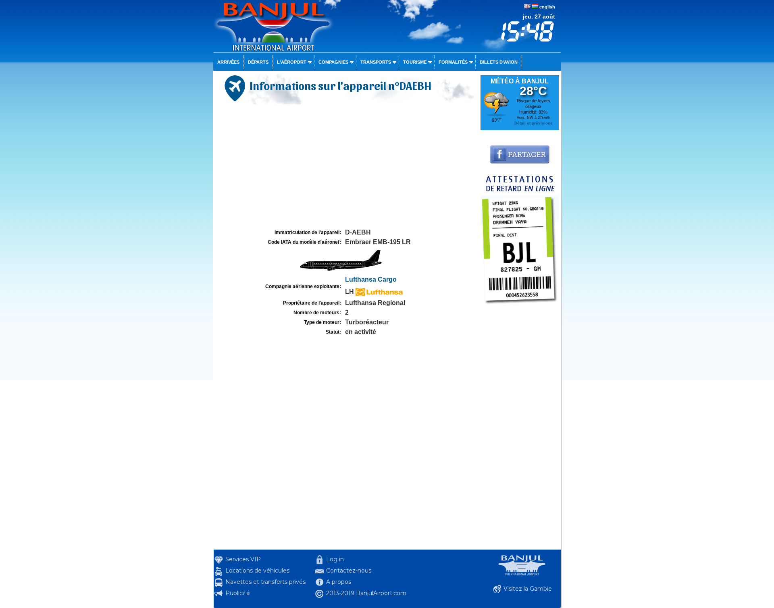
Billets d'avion (499, 62)
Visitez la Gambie (528, 588)
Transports (375, 62)
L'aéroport (291, 62)
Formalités (453, 62)
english (547, 6)
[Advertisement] (345, 166)
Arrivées (228, 62)
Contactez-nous (348, 570)
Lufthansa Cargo (371, 279)
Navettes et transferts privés (265, 581)
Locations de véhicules (257, 570)
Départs (258, 62)
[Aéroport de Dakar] (520, 306)
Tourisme (415, 62)
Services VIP (243, 559)
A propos (338, 581)
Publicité (237, 593)
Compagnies (333, 62)
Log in (335, 559)
